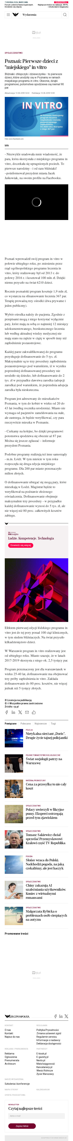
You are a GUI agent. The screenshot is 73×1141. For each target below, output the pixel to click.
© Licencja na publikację (18, 700)
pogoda (29, 856)
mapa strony (11, 1090)
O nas (8, 1030)
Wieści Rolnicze (44, 1070)
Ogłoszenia (11, 1057)
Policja (29, 730)
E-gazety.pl (42, 1057)
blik (7, 145)
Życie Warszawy (45, 1074)
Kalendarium (43, 1090)
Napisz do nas (12, 1036)
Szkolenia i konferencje (17, 1083)
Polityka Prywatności (47, 1030)
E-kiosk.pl (41, 1053)
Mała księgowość (45, 1063)
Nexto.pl (40, 1060)
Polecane (26, 723)
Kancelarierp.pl (44, 1067)
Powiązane (10, 723)
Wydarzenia (29, 14)
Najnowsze (41, 723)
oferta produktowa (15, 1095)
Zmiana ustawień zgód (48, 1033)
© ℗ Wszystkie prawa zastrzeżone (24, 703)
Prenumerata (12, 1060)
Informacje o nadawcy (48, 1040)
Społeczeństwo (14, 53)
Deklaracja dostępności (48, 1043)
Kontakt (9, 1033)
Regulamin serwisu (46, 1036)
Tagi (53, 723)
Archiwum (10, 1063)
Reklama (9, 1053)
